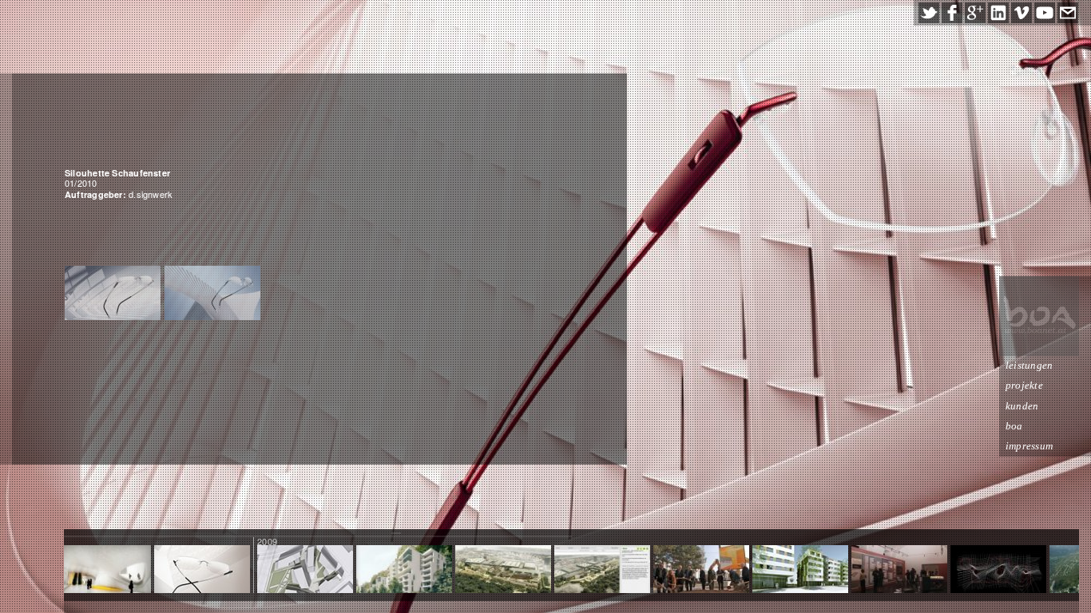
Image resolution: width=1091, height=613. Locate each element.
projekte (1024, 385)
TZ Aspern (305, 570)
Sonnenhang (404, 570)
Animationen (502, 570)
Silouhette (202, 570)
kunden (1022, 406)
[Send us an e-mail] (1067, 12)
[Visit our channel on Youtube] (1044, 12)
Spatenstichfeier (701, 570)
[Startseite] (1039, 316)
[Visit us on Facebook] (952, 12)
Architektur (998, 570)
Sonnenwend (800, 570)
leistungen (1029, 365)
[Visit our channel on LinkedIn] (998, 12)
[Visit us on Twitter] (928, 12)
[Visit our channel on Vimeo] (1021, 12)
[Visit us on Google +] (975, 12)
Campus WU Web (603, 570)
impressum (1029, 446)
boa (1014, 426)
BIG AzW (899, 570)
